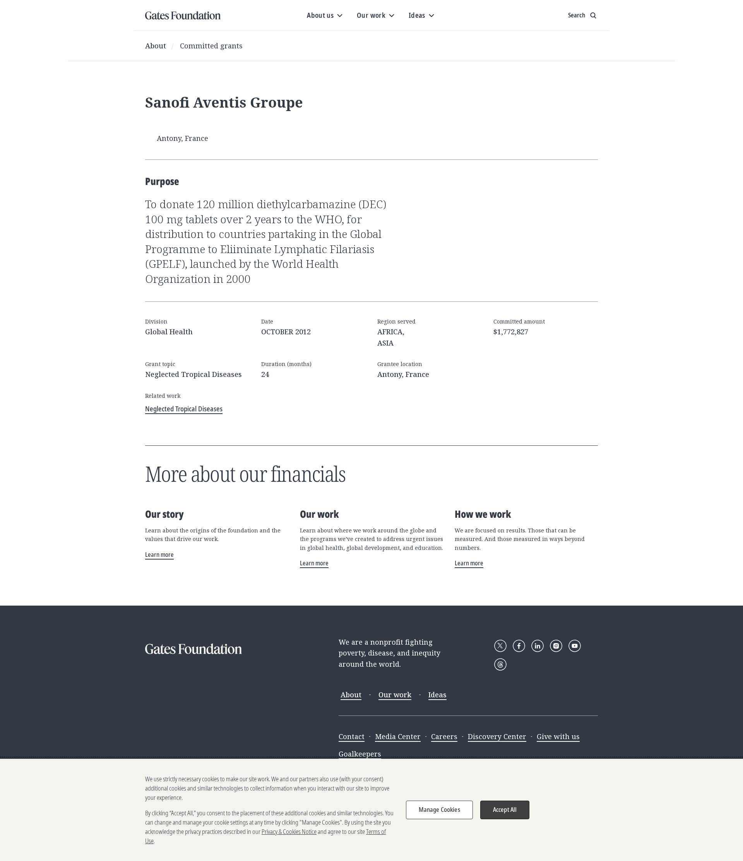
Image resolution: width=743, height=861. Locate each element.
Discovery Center (497, 736)
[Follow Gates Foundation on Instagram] (556, 646)
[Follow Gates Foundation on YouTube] (575, 646)
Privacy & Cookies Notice (289, 831)
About (155, 45)
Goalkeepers (360, 753)
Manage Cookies (439, 809)
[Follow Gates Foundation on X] (500, 646)
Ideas (437, 694)
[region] (371, 810)
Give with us (558, 736)
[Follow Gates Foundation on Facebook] (519, 646)
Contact (352, 736)
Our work (394, 694)
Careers (444, 736)
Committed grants (211, 45)
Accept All (505, 809)
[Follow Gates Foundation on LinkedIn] (537, 646)
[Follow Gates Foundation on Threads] (500, 664)
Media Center (398, 736)
